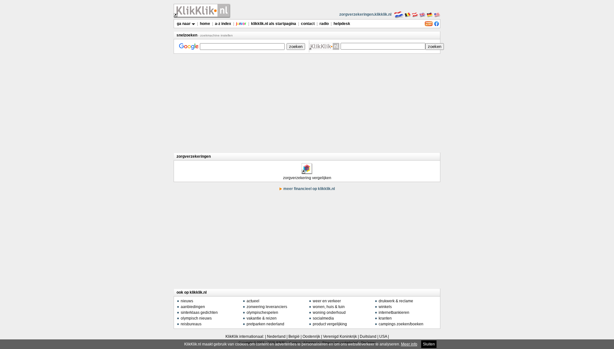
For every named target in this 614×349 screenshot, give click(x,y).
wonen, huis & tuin (329, 307)
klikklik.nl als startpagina (273, 23)
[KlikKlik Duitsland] (430, 14)
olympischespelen (262, 312)
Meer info (409, 344)
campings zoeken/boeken (401, 324)
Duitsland (368, 336)
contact (308, 23)
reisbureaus (191, 324)
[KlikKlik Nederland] (399, 14)
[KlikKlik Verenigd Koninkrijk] (422, 14)
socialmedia (323, 318)
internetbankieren (394, 312)
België (294, 336)
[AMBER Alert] (429, 25)
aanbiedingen (193, 307)
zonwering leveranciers (267, 307)
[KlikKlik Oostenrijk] (415, 14)
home (205, 23)
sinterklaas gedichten (199, 312)
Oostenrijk (311, 336)
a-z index (223, 23)
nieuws (187, 301)
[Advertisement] (307, 103)
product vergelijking (330, 324)
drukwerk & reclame (396, 301)
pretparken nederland (265, 324)
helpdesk (342, 23)
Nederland (276, 336)
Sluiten (429, 344)
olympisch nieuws (196, 318)
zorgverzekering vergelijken (307, 178)
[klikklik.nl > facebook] (436, 25)
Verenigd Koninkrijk (340, 336)
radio (324, 23)
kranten (385, 318)
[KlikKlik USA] (437, 14)
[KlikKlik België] (408, 14)
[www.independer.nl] (307, 172)
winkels (385, 307)
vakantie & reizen (262, 318)
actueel (253, 301)
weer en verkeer (327, 301)
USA (383, 336)
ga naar (184, 23)
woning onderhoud (329, 312)
